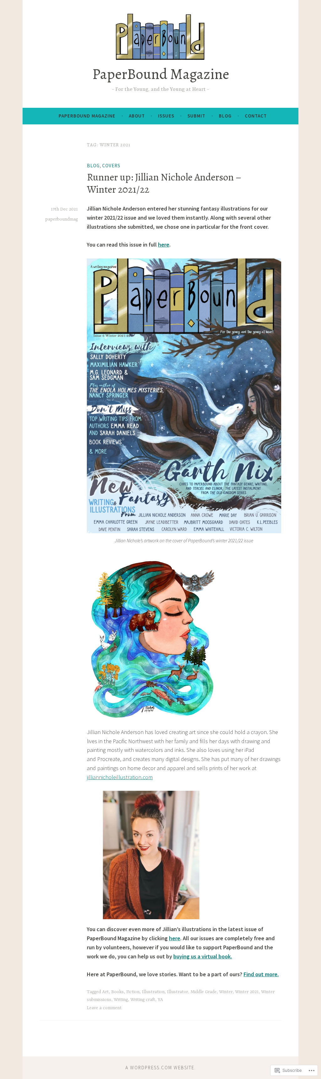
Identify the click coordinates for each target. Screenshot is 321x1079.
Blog (225, 116)
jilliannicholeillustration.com (120, 777)
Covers (111, 166)
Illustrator (177, 991)
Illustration (153, 991)
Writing (121, 999)
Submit (196, 116)
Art (105, 991)
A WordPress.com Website (159, 1068)
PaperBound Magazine (160, 74)
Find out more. (261, 974)
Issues (166, 116)
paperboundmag (61, 219)
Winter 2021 (247, 991)
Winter (226, 991)
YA (160, 999)
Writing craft (142, 999)
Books (117, 991)
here (163, 244)
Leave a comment (104, 1007)
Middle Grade (204, 991)
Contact (256, 116)
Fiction (132, 991)
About (137, 116)
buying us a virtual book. (202, 956)
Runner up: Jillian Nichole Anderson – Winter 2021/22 (164, 183)
